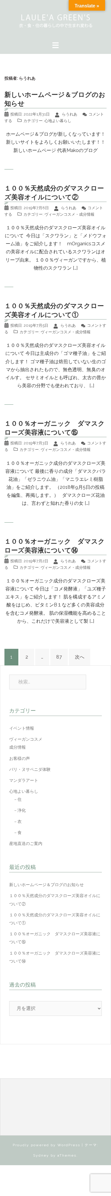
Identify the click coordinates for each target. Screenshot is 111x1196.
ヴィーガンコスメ (59, 214)
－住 (15, 799)
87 (59, 657)
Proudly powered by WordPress (46, 1145)
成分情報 (86, 214)
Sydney (41, 1155)
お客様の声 (19, 758)
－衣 (15, 821)
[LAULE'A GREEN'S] (55, 20)
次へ (79, 657)
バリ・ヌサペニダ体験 (30, 769)
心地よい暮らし (57, 121)
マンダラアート (23, 780)
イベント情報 (21, 728)
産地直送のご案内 (25, 843)
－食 (15, 832)
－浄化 (17, 810)
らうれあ (69, 114)
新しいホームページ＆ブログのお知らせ (46, 884)
